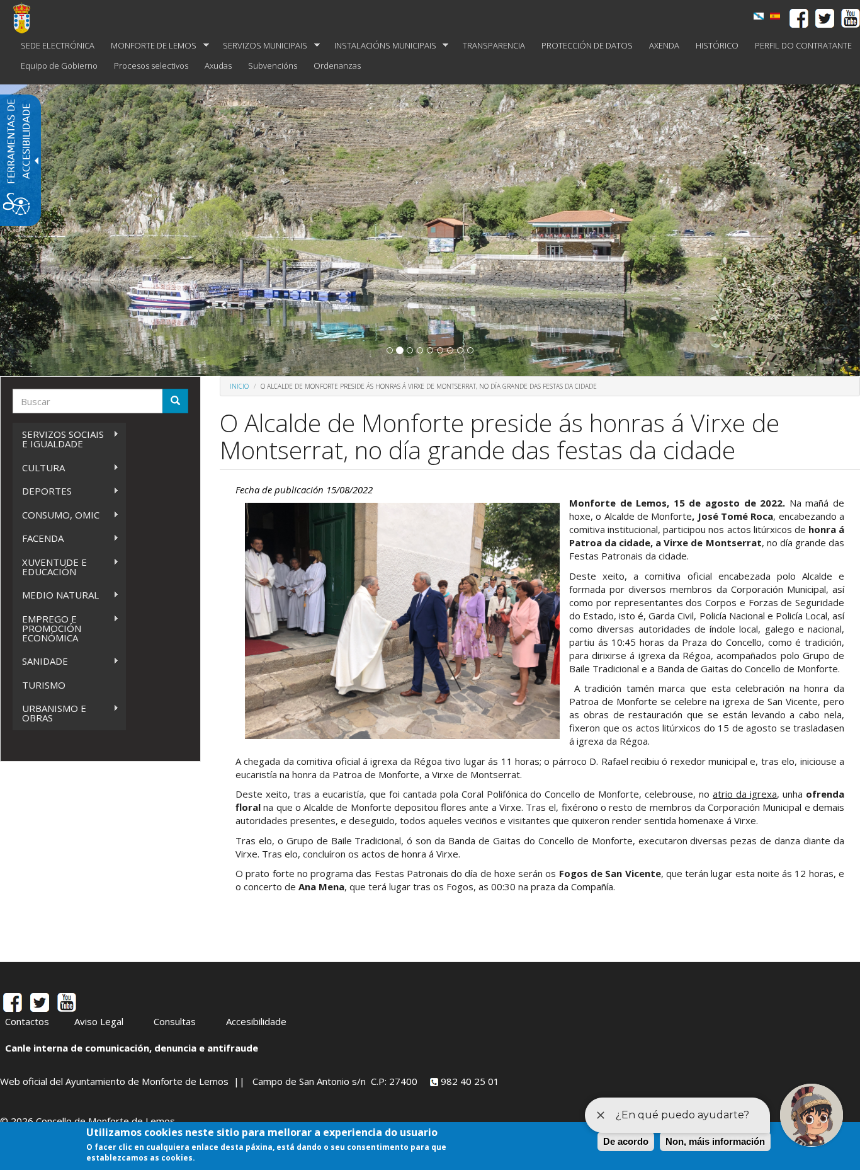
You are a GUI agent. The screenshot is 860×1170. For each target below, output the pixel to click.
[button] (390, 350)
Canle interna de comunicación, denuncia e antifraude (131, 1047)
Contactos (27, 1021)
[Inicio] (26, 17)
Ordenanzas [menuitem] (337, 65)
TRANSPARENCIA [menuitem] (494, 45)
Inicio (239, 386)
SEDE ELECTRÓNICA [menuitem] (57, 45)
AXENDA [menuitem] (664, 45)
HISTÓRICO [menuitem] (717, 45)
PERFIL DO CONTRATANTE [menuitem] (803, 45)
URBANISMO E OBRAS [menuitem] (49, 713)
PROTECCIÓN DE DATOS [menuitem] (587, 45)
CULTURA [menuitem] (39, 467)
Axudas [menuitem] (218, 65)
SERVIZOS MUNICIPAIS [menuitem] (261, 46)
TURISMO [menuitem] (43, 685)
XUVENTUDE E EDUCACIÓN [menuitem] (50, 567)
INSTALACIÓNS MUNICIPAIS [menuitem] (381, 46)
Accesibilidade (256, 1021)
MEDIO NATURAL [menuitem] (56, 595)
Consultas (175, 1021)
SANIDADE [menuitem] (40, 661)
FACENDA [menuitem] (38, 538)
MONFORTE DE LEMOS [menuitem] (149, 46)
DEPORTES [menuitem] (42, 491)
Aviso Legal (98, 1021)
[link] (759, 16)
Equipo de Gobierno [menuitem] (59, 65)
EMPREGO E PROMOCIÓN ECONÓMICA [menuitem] (47, 628)
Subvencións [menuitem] (272, 65)
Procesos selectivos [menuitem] (151, 65)
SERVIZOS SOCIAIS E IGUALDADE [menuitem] (58, 439)
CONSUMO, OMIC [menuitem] (56, 515)
